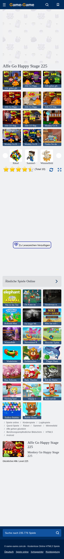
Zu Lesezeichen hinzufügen (34, 245)
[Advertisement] (48, 36)
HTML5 (49, 432)
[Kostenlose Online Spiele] (21, 4)
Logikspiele (44, 422)
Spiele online (12, 422)
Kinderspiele (28, 422)
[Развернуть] (59, 169)
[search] (57, 533)
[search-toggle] (47, 4)
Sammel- (37, 426)
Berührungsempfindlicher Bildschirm (24, 432)
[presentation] (5, 155)
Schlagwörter (37, 552)
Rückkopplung (53, 552)
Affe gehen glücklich (16, 429)
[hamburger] (4, 4)
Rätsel (26, 426)
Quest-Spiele (12, 426)
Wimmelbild (51, 426)
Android (10, 435)
